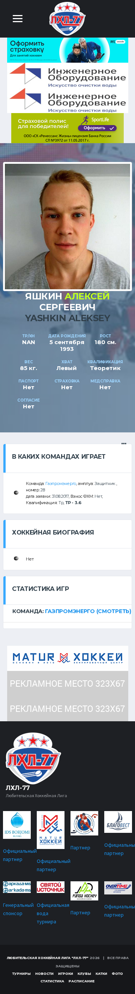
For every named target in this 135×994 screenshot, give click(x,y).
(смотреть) (113, 611)
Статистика (52, 981)
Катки (101, 973)
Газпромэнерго (60, 483)
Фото (117, 973)
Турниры (21, 973)
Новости (44, 973)
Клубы (84, 973)
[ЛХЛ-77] (67, 127)
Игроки (65, 973)
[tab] (67, 611)
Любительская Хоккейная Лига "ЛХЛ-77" (48, 958)
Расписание (81, 981)
